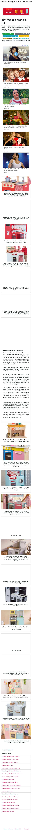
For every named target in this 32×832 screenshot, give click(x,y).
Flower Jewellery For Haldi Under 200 (11, 788)
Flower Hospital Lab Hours (8, 779)
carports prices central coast (22, 40)
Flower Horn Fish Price (7, 791)
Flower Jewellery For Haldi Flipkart (10, 776)
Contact (10, 829)
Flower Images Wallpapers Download (10, 805)
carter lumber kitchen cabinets (22, 33)
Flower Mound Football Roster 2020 (10, 808)
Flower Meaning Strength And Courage (11, 768)
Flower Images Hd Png (7, 765)
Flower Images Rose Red (8, 811)
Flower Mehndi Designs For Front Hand (11, 785)
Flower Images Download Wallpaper (10, 797)
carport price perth (7, 38)
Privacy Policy (18, 829)
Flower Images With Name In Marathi (10, 756)
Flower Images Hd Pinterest (8, 802)
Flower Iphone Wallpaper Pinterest (10, 794)
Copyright (26, 829)
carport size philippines (8, 33)
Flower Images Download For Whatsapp (11, 771)
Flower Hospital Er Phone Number (10, 799)
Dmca (4, 829)
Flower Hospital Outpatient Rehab (10, 782)
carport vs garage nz (24, 36)
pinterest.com (9, 749)
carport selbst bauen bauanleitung (21, 38)
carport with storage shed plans (10, 36)
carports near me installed (9, 40)
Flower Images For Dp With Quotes (10, 759)
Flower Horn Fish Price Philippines (10, 762)
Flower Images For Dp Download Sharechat (12, 774)
